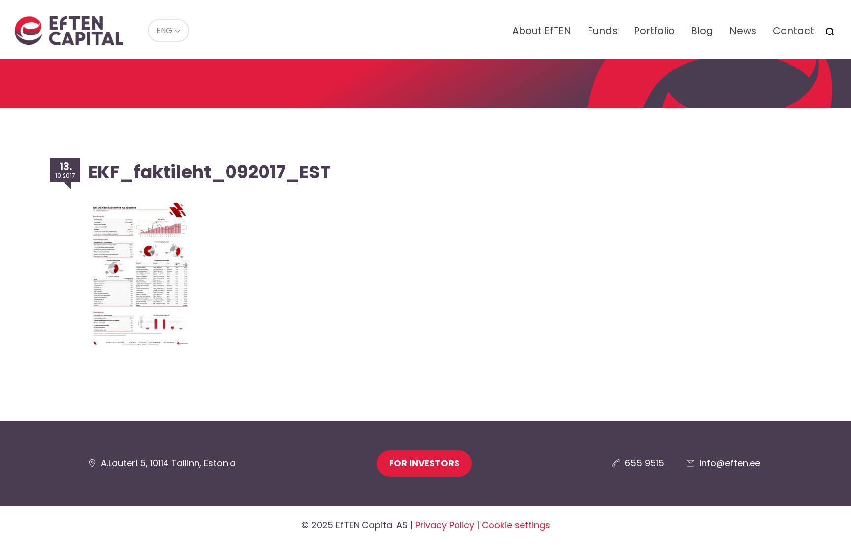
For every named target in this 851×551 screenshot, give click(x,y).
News (742, 30)
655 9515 (644, 463)
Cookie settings (516, 525)
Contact (793, 30)
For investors (424, 463)
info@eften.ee (729, 463)
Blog (702, 30)
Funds (603, 30)
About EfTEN (541, 30)
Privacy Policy (444, 525)
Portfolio (654, 30)
